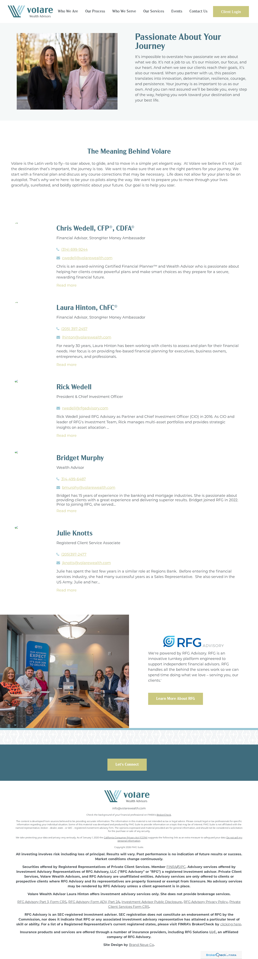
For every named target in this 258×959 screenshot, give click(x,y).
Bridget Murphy (80, 458)
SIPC (182, 867)
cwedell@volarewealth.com (87, 258)
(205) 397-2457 (74, 329)
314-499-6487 (73, 479)
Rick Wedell (74, 387)
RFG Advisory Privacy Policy (206, 902)
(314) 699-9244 (74, 249)
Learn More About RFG (175, 699)
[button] (68, 11)
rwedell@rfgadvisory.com (85, 408)
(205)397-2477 (73, 554)
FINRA (171, 867)
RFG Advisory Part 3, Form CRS (42, 902)
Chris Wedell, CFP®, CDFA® (95, 228)
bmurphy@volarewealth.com (88, 487)
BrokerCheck (164, 814)
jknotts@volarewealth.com (86, 563)
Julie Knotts (74, 533)
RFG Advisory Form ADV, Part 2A (94, 902)
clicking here (230, 924)
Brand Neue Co (141, 945)
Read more (66, 285)
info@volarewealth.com (129, 808)
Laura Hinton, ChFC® (87, 308)
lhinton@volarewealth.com (86, 337)
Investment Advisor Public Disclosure (152, 902)
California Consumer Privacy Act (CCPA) (126, 837)
